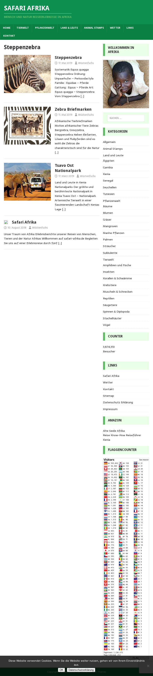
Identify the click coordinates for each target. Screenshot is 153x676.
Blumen (108, 213)
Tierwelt (23, 28)
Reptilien (108, 298)
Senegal (108, 180)
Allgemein (109, 142)
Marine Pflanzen (113, 233)
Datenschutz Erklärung (118, 402)
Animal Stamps (94, 28)
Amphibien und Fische (117, 265)
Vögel (106, 325)
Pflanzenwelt (44, 28)
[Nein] (148, 666)
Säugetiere (110, 305)
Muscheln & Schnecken (117, 291)
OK (61, 669)
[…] (82, 96)
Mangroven (110, 226)
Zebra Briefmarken (73, 109)
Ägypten (108, 160)
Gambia (108, 167)
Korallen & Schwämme (117, 278)
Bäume (107, 206)
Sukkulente (110, 253)
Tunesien (109, 194)
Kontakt (9, 36)
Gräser (107, 219)
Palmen (108, 239)
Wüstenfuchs (86, 63)
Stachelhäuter (112, 318)
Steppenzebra (68, 57)
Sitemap (108, 396)
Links (130, 28)
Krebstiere (110, 285)
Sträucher (109, 246)
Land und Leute (113, 155)
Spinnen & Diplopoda (116, 311)
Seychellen (110, 187)
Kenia (106, 174)
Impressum (110, 409)
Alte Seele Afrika (114, 431)
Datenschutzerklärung (81, 669)
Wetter (115, 28)
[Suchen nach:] (126, 118)
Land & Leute (69, 28)
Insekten (108, 272)
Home (6, 28)
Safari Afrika (24, 222)
